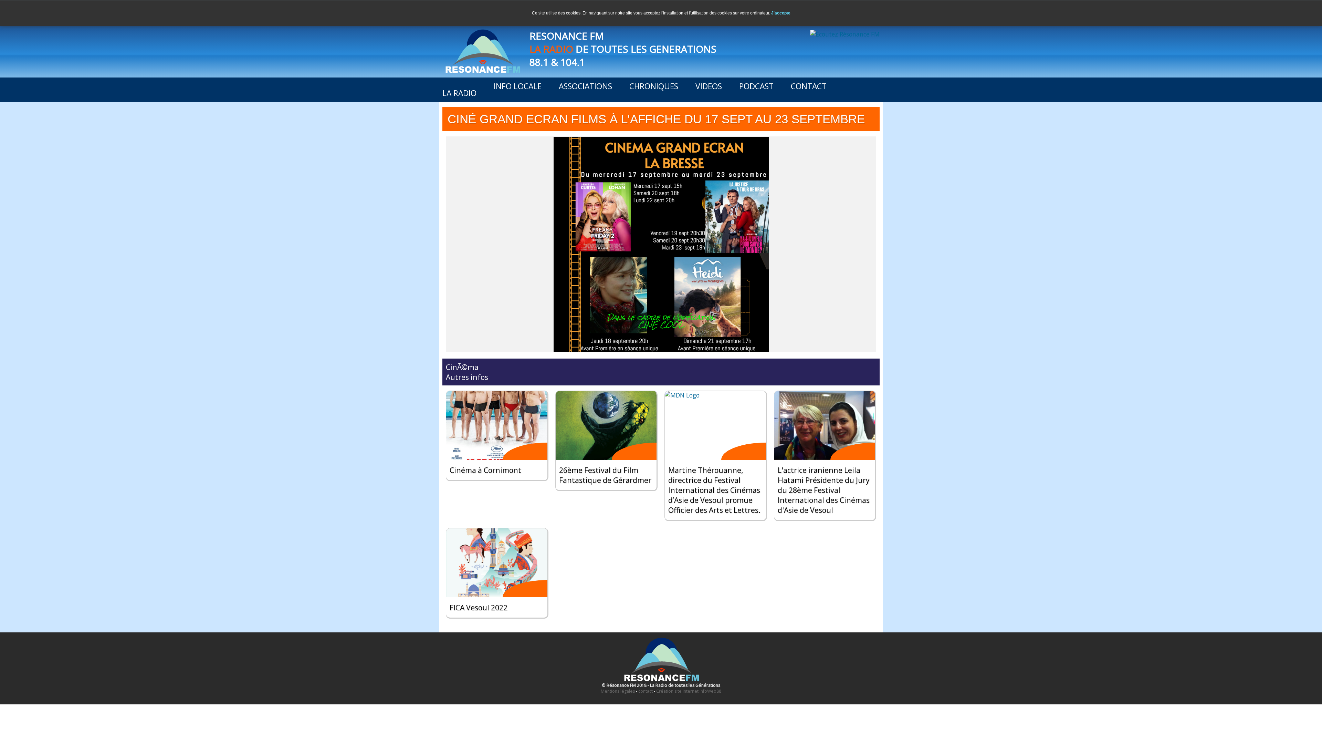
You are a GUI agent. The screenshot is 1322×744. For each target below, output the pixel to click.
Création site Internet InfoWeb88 (688, 691)
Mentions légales (618, 691)
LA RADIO (459, 93)
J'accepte (780, 13)
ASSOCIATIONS (585, 86)
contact (645, 691)
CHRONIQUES (653, 86)
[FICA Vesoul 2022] (496, 562)
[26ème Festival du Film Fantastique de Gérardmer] (606, 425)
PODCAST (756, 86)
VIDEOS (708, 86)
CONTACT (809, 86)
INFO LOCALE (518, 86)
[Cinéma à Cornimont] (496, 425)
